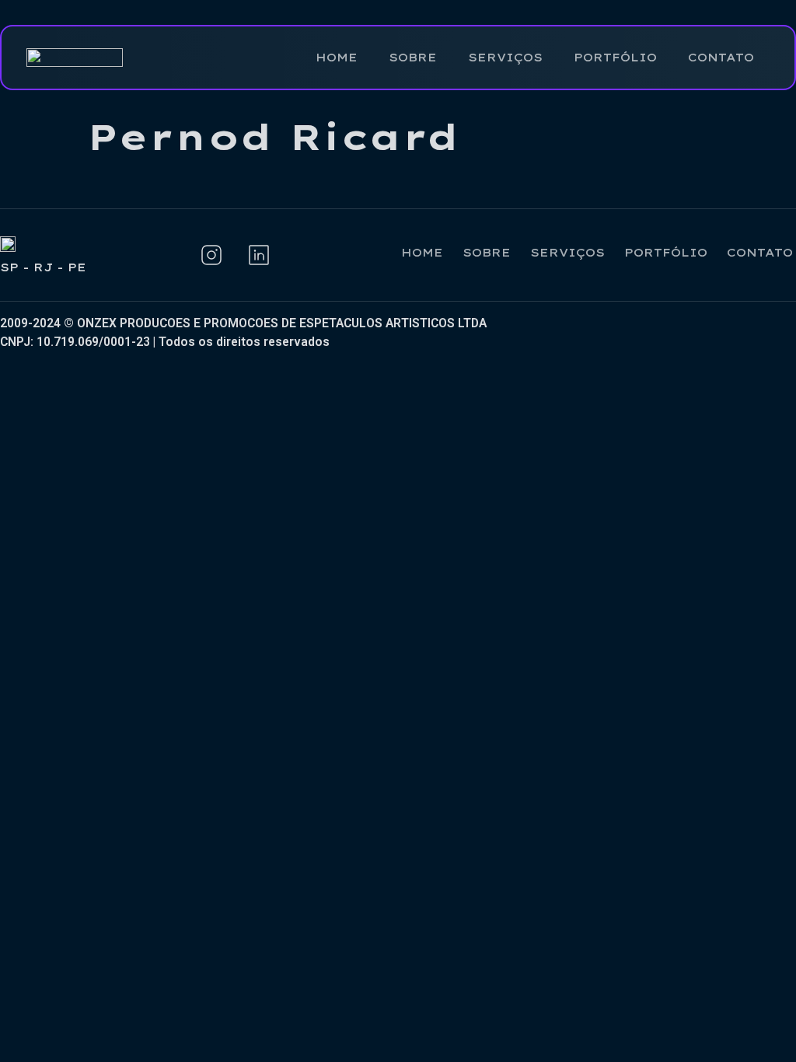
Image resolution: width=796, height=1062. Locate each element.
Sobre (413, 57)
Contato (721, 57)
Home (337, 57)
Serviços (505, 57)
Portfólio (615, 57)
